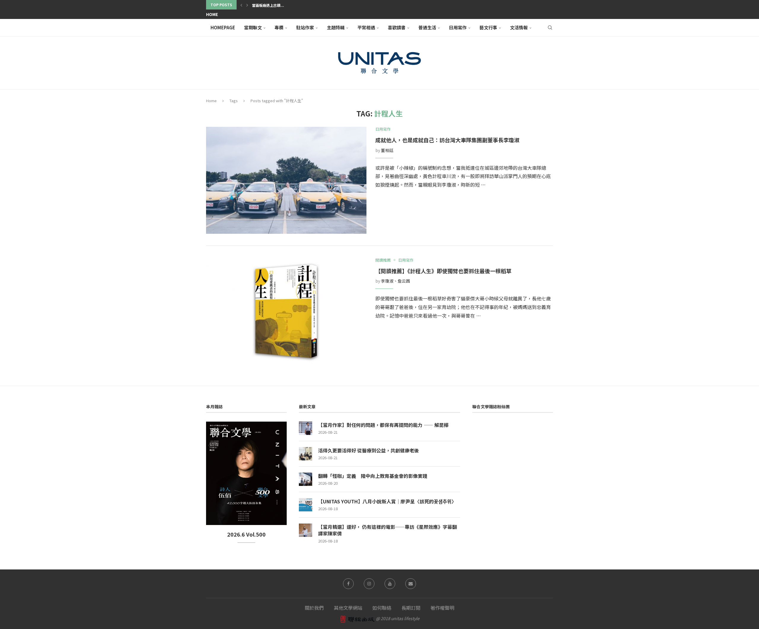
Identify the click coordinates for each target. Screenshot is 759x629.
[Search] (550, 27)
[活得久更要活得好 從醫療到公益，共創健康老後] (305, 453)
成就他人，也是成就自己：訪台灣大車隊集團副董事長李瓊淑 (447, 140)
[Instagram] (369, 583)
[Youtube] (390, 583)
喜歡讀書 (397, 27)
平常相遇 (366, 27)
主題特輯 (336, 27)
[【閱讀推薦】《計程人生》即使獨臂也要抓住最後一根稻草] (286, 311)
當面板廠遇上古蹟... (268, 5)
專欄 (279, 27)
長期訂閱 (410, 607)
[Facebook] (348, 583)
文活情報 (519, 27)
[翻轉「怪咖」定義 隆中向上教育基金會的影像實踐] (305, 479)
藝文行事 (488, 27)
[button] (241, 4)
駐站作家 (305, 27)
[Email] (410, 583)
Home (212, 14)
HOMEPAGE (223, 27)
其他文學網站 (348, 607)
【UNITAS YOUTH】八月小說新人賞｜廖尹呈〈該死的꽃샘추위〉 (387, 501)
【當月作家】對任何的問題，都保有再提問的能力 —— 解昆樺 (383, 425)
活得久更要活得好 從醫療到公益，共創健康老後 (368, 450)
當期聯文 (253, 27)
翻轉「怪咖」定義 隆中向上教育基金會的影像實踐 (372, 476)
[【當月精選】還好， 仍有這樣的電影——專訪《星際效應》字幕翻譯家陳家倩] (305, 530)
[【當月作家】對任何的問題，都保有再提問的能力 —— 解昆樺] (305, 428)
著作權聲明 (442, 607)
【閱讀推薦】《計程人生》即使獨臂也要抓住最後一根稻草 (443, 271)
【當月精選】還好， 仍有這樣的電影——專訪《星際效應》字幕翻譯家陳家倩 (387, 530)
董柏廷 (387, 150)
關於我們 (314, 607)
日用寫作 (458, 27)
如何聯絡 (381, 607)
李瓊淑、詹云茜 (395, 281)
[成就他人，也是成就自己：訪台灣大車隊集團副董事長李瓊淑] (286, 180)
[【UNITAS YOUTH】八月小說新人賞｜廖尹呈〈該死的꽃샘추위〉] (305, 504)
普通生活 (427, 27)
